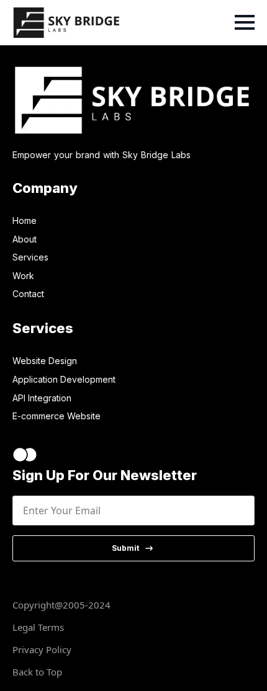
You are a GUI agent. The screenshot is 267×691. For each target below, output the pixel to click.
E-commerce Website (56, 416)
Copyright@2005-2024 (61, 605)
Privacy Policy (41, 649)
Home (24, 220)
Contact (28, 293)
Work (23, 275)
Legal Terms (38, 627)
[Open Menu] (245, 22)
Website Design (44, 360)
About (24, 239)
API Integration (41, 398)
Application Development (63, 379)
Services (30, 257)
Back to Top (37, 672)
